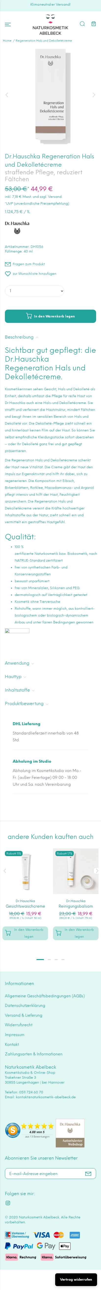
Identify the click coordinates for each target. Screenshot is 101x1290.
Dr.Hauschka (25, 901)
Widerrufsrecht (18, 1025)
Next (96, 870)
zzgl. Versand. (51, 197)
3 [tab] (56, 959)
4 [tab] (63, 959)
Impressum (14, 1034)
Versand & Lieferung (23, 1015)
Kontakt (12, 1044)
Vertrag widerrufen (76, 1279)
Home (7, 40)
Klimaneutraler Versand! (50, 4)
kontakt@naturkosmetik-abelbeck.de (46, 1097)
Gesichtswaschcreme (25, 906)
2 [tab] (49, 959)
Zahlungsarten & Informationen (34, 1054)
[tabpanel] (25, 892)
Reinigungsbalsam (76, 906)
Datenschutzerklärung (25, 1005)
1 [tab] (40, 959)
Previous (4, 870)
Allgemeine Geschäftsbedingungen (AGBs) (45, 996)
